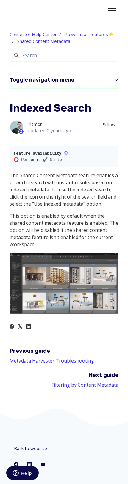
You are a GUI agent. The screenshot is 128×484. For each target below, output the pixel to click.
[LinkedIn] (28, 327)
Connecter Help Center (33, 34)
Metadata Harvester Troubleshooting (52, 360)
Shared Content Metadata (43, 41)
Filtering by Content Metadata (84, 385)
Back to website (30, 448)
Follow (108, 124)
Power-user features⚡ (89, 34)
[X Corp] (20, 327)
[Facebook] (12, 327)
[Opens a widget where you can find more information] (22, 473)
